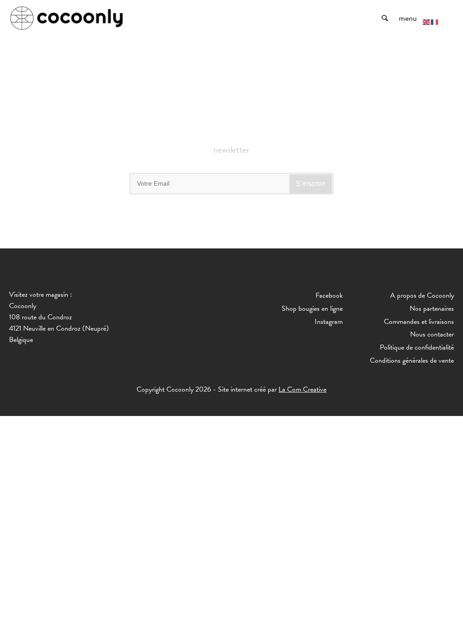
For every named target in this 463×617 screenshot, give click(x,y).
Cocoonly (66, 18)
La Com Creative (302, 389)
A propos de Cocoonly (422, 295)
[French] (435, 21)
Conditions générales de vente (412, 360)
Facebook (329, 295)
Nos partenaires (432, 308)
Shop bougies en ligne (312, 308)
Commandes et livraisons (419, 321)
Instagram (329, 321)
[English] (427, 21)
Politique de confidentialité (417, 347)
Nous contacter (432, 334)
